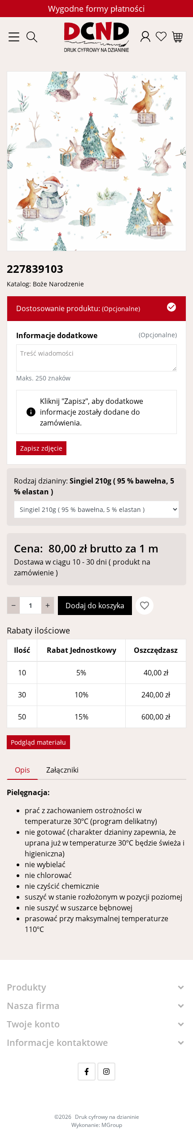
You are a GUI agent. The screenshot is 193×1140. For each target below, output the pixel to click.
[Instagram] (106, 1072)
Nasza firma (33, 1006)
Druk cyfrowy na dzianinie (107, 1117)
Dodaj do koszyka (95, 606)
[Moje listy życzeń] (161, 36)
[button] (32, 37)
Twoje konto (33, 1024)
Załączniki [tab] (62, 770)
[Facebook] (87, 1072)
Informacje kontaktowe (57, 1042)
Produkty (26, 987)
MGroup (111, 1125)
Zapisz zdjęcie (41, 448)
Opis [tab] (22, 770)
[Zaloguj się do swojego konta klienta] (145, 36)
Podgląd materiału (38, 742)
